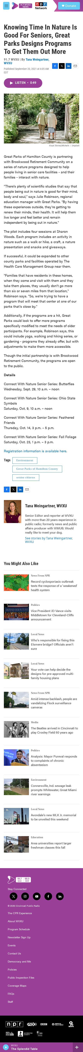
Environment (24, 460)
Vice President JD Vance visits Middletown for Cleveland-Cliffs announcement (52, 615)
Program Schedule (19, 929)
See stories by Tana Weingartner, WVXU (49, 540)
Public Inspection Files (21, 977)
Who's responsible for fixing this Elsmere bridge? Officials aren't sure (53, 644)
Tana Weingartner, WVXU (26, 61)
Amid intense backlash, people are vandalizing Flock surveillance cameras (54, 703)
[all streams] (78, 1047)
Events (12, 945)
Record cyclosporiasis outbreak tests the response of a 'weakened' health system (54, 585)
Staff (10, 1001)
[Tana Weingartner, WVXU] (12, 511)
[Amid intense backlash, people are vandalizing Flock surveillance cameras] (16, 700)
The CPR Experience (20, 913)
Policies (12, 969)
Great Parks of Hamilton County (37, 468)
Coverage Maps (17, 985)
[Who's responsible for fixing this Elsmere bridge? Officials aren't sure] (16, 641)
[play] (5, 1047)
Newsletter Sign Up (19, 937)
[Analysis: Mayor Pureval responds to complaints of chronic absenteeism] (16, 757)
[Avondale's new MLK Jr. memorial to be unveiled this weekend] (16, 816)
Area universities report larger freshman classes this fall (51, 845)
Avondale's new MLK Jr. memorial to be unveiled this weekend (53, 817)
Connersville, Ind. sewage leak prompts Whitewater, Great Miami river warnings (54, 789)
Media (34, 722)
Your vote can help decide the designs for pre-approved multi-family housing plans (52, 673)
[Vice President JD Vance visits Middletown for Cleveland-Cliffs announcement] (16, 612)
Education (37, 837)
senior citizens (25, 477)
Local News (37, 634)
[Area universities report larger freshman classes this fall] (16, 844)
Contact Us (14, 953)
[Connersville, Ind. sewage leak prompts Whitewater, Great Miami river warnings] (16, 787)
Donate (70, 5)
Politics (35, 605)
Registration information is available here (35, 450)
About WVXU (15, 921)
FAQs (11, 993)
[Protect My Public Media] (10, 1034)
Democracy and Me (19, 961)
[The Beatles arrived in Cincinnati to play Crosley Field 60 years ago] (16, 729)
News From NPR (40, 575)
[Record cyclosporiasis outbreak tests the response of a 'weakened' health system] (16, 582)
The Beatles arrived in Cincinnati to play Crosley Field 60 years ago (54, 730)
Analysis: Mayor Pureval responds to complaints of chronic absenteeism (54, 760)
